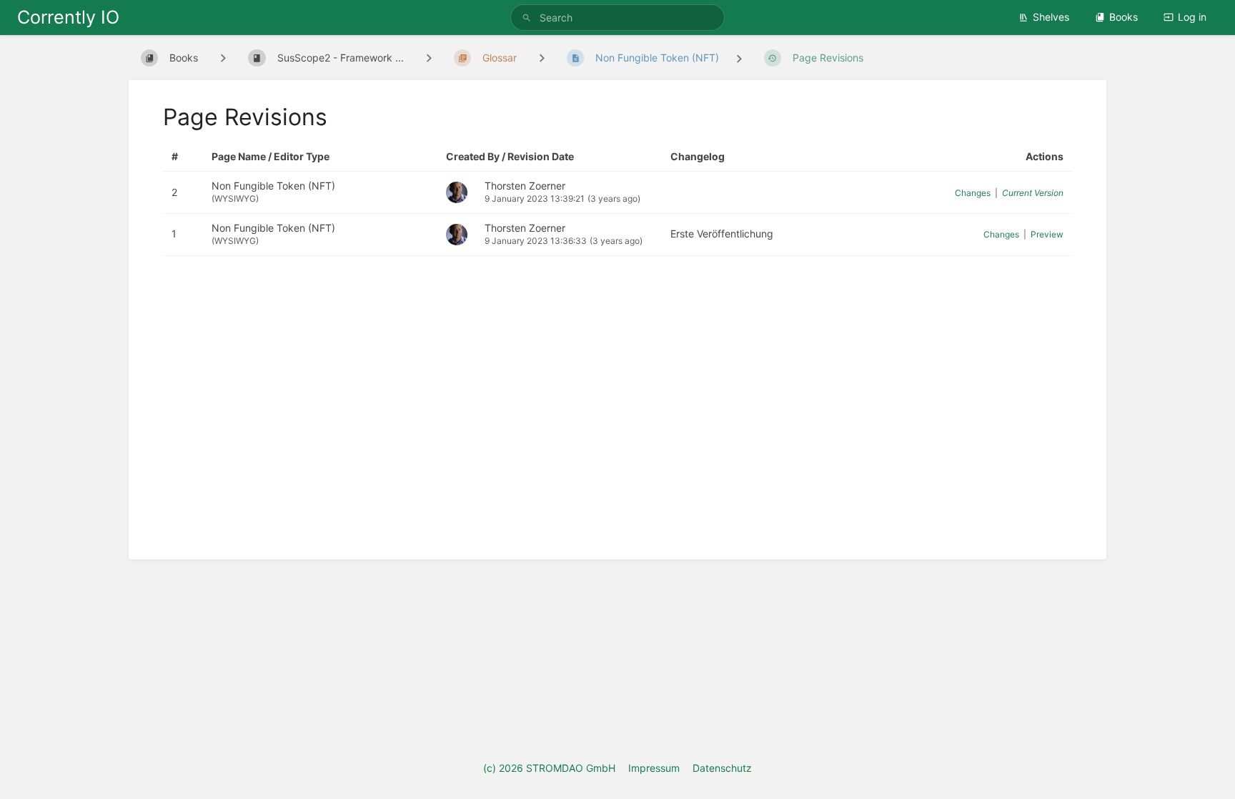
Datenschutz (722, 768)
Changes (973, 192)
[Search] (529, 17)
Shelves (1051, 17)
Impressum (654, 768)
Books (1123, 17)
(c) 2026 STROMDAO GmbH (549, 768)
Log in (1192, 17)
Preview (1047, 234)
